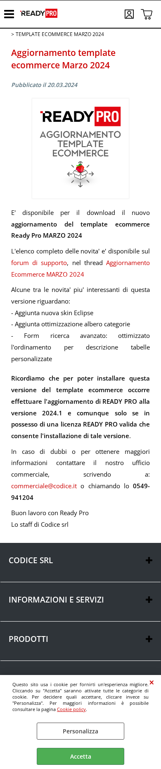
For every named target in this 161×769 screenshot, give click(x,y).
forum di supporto (39, 262)
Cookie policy (71, 709)
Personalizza (80, 731)
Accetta (80, 756)
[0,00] (147, 14)
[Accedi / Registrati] (131, 14)
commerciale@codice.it (44, 486)
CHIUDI (151, 682)
